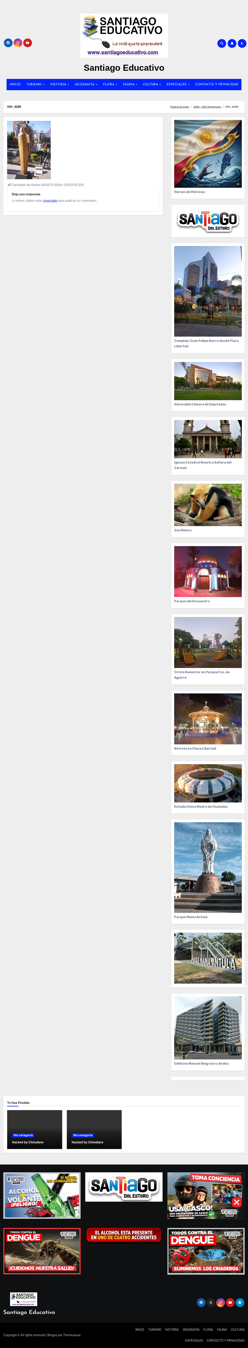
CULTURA (151, 84)
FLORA (109, 84)
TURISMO (34, 84)
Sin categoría (23, 1135)
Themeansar (71, 1335)
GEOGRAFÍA (85, 84)
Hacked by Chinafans (28, 1142)
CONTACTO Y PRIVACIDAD (217, 84)
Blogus (52, 1335)
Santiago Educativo (124, 68)
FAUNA (129, 84)
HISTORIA (58, 84)
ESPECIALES (177, 84)
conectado (50, 200)
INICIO (15, 84)
